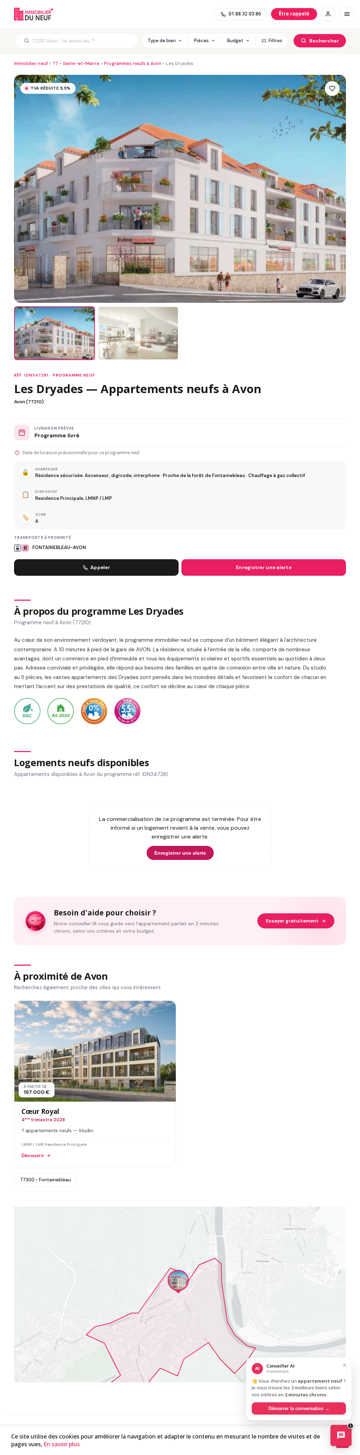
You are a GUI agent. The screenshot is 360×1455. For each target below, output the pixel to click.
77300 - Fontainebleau (45, 1180)
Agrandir (325, 1218)
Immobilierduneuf (33, 14)
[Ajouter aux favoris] (332, 88)
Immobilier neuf (31, 63)
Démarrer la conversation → (299, 1408)
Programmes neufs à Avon (132, 63)
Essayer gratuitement (292, 921)
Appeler (100, 567)
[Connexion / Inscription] (328, 14)
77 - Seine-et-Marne (75, 63)
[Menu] (347, 14)
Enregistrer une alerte (263, 567)
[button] (178, 1282)
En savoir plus (62, 1444)
